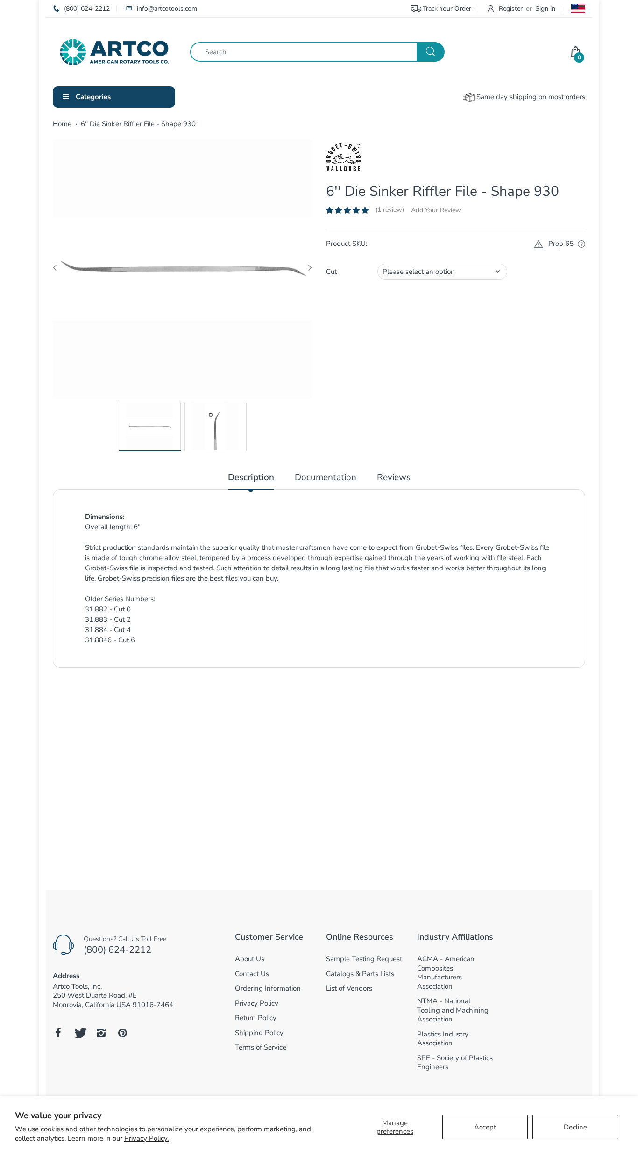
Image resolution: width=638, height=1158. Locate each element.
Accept (485, 1127)
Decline (575, 1127)
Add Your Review (436, 210)
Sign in (545, 8)
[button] (347, 210)
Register (511, 8)
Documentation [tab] (325, 477)
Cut (331, 271)
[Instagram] (101, 1032)
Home (62, 124)
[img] (113, 791)
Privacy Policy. (146, 1138)
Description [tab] (251, 477)
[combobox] (317, 52)
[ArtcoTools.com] (114, 51)
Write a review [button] (479, 698)
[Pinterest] (122, 1032)
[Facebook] (58, 1032)
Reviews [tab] (394, 477)
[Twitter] (79, 1032)
